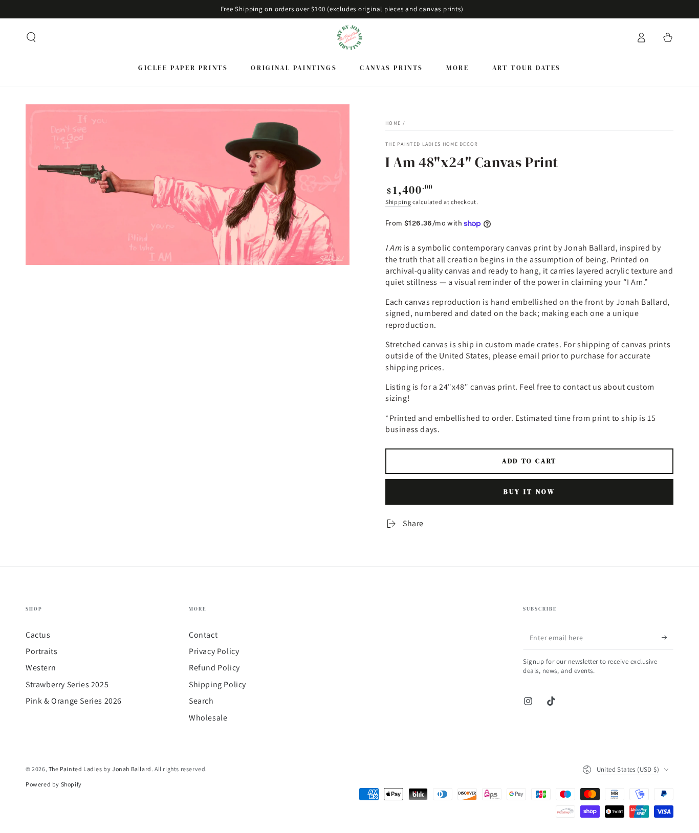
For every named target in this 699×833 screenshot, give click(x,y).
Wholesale (208, 717)
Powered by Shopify (54, 784)
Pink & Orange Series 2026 (74, 700)
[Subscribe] (667, 637)
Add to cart (529, 461)
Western (41, 667)
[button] (31, 37)
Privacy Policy (214, 651)
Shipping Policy (217, 684)
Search (201, 700)
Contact (203, 634)
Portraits (41, 651)
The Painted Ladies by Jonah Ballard (100, 769)
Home (393, 123)
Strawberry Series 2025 (67, 684)
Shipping (398, 202)
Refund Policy (214, 667)
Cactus (38, 634)
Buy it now (529, 491)
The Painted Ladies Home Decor (431, 144)
